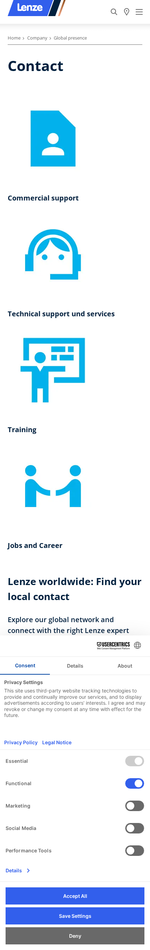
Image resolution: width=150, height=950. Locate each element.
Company (37, 38)
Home (14, 38)
